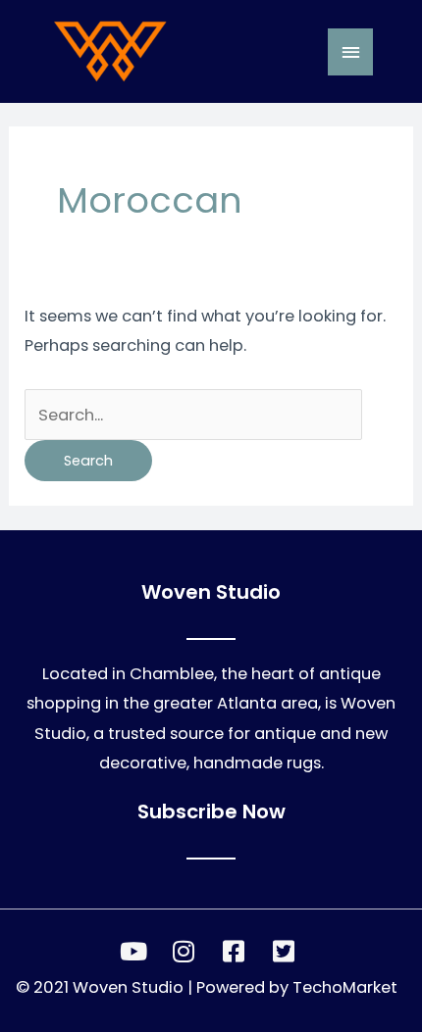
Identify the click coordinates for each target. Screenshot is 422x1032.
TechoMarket (344, 987)
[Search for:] (193, 415)
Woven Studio (128, 987)
